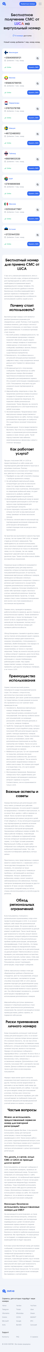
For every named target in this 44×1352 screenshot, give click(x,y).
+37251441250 (12, 234)
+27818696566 (12, 184)
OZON (18, 1317)
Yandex (18, 1305)
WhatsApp (19, 1313)
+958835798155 (12, 83)
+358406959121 (12, 57)
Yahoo (4, 1305)
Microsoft (5, 1321)
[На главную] (4, 4)
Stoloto (4, 1317)
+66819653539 (12, 158)
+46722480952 (12, 133)
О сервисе (34, 1337)
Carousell (33, 1325)
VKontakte (5, 1313)
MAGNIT (33, 1317)
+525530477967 (13, 209)
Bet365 (18, 1325)
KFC (31, 1321)
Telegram (5, 1309)
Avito (4, 1325)
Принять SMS (33, 67)
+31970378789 (12, 108)
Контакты (5, 1337)
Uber (32, 1309)
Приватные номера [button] (28, 4)
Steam (32, 1313)
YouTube (33, 1305)
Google (18, 1321)
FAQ (17, 1337)
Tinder (18, 1309)
